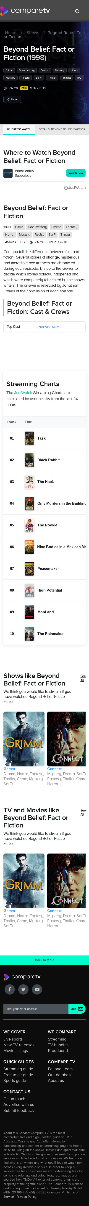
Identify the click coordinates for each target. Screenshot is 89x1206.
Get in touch (14, 1099)
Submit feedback (18, 1110)
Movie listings (15, 1050)
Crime (9, 70)
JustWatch (77, 187)
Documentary (27, 70)
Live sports (13, 1039)
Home (10, 33)
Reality (26, 77)
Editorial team (60, 1069)
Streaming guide (18, 1069)
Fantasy (60, 70)
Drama (45, 70)
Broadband (58, 1050)
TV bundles (58, 1045)
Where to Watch (19, 129)
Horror (74, 70)
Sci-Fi (39, 77)
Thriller (52, 77)
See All (83, 678)
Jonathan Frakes (48, 327)
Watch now (76, 173)
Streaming (57, 1039)
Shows (33, 33)
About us (56, 1080)
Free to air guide (18, 1075)
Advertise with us (18, 1104)
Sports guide (14, 1080)
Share (14, 99)
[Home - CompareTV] (25, 11)
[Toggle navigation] (84, 11)
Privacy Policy (26, 1196)
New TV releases (18, 1045)
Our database (60, 1075)
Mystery (10, 77)
